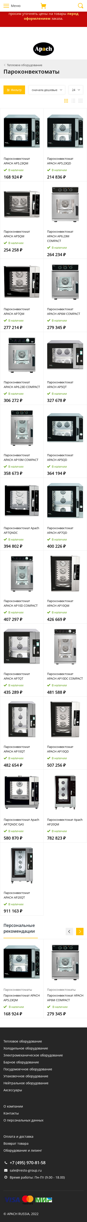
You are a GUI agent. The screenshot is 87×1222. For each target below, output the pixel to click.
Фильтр (16, 90)
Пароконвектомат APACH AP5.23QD (60, 160)
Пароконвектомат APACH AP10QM (60, 603)
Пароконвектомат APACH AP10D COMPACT (21, 603)
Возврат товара (16, 1143)
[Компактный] (80, 101)
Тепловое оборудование (22, 1041)
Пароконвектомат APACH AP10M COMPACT (21, 457)
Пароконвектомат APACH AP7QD (60, 530)
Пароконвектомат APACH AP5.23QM (17, 160)
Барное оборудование (21, 1062)
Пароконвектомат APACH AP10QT (17, 749)
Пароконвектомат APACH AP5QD (60, 457)
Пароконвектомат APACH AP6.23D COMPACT (22, 384)
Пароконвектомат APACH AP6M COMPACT (63, 311)
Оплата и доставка (18, 1136)
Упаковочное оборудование (25, 1076)
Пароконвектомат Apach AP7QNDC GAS (21, 822)
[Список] (73, 101)
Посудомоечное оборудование (27, 1069)
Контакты (11, 1113)
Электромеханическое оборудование (33, 1055)
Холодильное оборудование (25, 1048)
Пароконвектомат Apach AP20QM (65, 822)
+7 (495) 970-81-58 (27, 1162)
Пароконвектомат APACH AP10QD (60, 749)
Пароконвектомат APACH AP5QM (17, 233)
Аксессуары (12, 1090)
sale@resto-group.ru (26, 1170)
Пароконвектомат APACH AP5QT (60, 384)
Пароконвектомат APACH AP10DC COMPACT (65, 676)
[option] (22, 978)
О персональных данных (23, 1120)
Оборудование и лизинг (22, 1150)
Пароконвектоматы (17, 989)
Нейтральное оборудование (25, 1083)
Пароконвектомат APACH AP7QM (17, 311)
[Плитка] (66, 101)
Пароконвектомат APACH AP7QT (17, 676)
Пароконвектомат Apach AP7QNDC (21, 530)
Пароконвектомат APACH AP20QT (17, 895)
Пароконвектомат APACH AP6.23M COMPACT (60, 236)
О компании (13, 1106)
